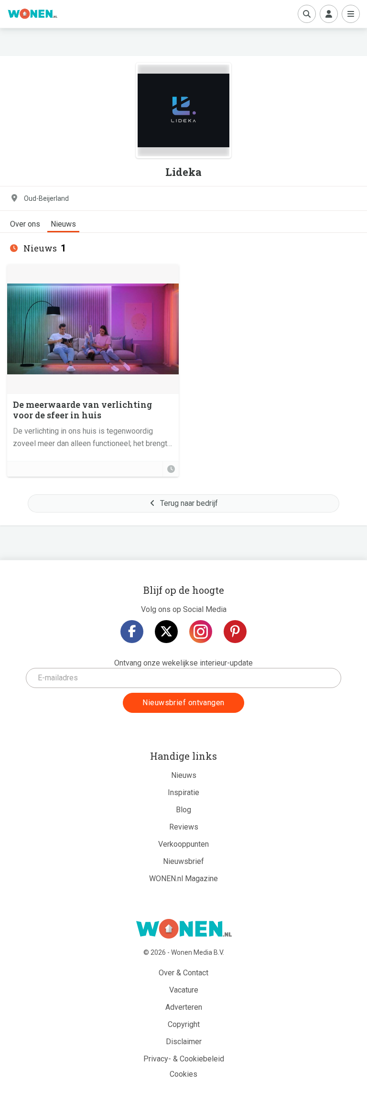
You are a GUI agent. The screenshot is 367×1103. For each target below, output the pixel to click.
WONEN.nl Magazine (183, 878)
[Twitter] (166, 631)
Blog (183, 809)
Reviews (183, 826)
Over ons (25, 224)
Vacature (183, 989)
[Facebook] (131, 631)
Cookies (183, 1074)
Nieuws (63, 224)
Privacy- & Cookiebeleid (183, 1058)
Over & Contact (183, 972)
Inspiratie (183, 792)
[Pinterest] (235, 631)
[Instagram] (200, 631)
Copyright (184, 1024)
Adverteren (183, 1007)
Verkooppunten (183, 844)
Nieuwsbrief (183, 861)
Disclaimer (184, 1041)
